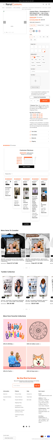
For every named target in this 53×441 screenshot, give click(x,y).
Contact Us (29, 394)
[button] (3, 4)
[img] (8, 179)
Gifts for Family (7, 371)
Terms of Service (18, 396)
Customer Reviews (7, 396)
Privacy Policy (18, 394)
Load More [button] (26, 224)
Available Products (35, 22)
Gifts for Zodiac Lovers (33, 344)
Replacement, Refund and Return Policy (19, 411)
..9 (12, 32)
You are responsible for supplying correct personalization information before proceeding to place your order (40, 93)
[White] (31, 31)
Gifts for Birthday (16, 7)
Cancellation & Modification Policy (19, 406)
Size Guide (29, 399)
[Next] (25, 22)
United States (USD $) (9, 438)
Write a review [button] (26, 166)
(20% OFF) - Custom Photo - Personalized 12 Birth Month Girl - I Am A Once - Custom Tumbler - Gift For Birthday (12, 301)
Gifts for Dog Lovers (32, 371)
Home (3, 7)
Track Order (29, 396)
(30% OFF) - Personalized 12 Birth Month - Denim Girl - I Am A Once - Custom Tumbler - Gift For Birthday (37, 301)
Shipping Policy (18, 402)
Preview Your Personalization (40, 97)
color (31, 28)
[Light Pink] (39, 31)
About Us (5, 394)
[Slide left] (23, 267)
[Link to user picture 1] (17, 191)
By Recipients (9, 7)
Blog (4, 399)
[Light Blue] (36, 31)
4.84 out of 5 (30, 153)
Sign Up (37, 385)
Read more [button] (8, 195)
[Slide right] (29, 267)
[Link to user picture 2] (15, 197)
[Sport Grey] (34, 31)
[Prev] (4, 22)
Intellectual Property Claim (19, 415)
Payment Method (18, 399)
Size (31, 34)
